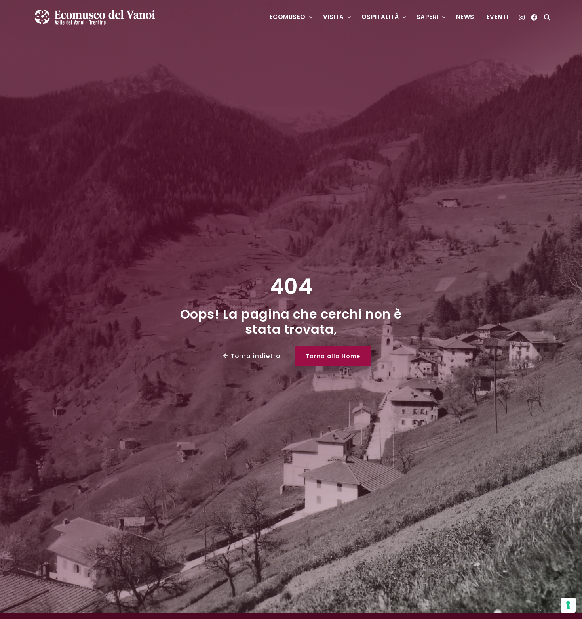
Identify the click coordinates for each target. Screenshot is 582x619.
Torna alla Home (333, 356)
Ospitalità (380, 17)
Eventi (497, 17)
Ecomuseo (288, 17)
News (465, 17)
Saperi (428, 17)
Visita (333, 17)
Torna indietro (254, 356)
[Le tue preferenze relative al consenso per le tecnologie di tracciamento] (568, 605)
